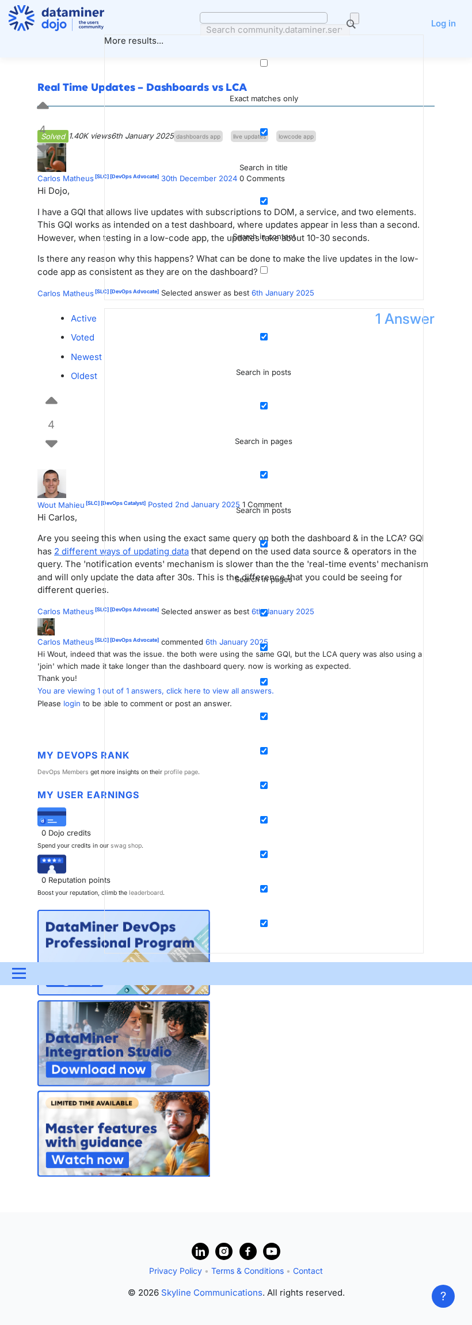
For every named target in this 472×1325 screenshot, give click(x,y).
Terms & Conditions (247, 1271)
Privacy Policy (175, 1271)
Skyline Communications (211, 1292)
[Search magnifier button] (354, 18)
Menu (19, 973)
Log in (443, 23)
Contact (308, 1271)
